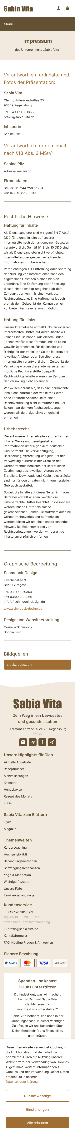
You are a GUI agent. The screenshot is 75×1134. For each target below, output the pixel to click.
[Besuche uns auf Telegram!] (33, 742)
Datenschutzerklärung (22, 1081)
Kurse (8, 803)
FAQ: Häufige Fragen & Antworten (28, 942)
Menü (8, 24)
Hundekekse (13, 789)
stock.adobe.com (19, 664)
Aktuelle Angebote (17, 762)
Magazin (10, 829)
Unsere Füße (13, 888)
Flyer (7, 822)
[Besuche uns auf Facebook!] (42, 742)
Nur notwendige (37, 1096)
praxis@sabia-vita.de (23, 929)
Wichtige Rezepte (16, 882)
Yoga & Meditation (17, 875)
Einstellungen (37, 1109)
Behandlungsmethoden (20, 861)
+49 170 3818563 (20, 912)
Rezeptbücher (14, 769)
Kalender (10, 783)
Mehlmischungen (16, 776)
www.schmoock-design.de (23, 608)
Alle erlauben (37, 1123)
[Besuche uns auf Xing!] (52, 742)
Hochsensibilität (15, 854)
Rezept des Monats (18, 796)
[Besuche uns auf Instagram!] (23, 742)
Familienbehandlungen (20, 895)
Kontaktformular (15, 936)
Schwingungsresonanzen (22, 868)
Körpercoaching (15, 847)
